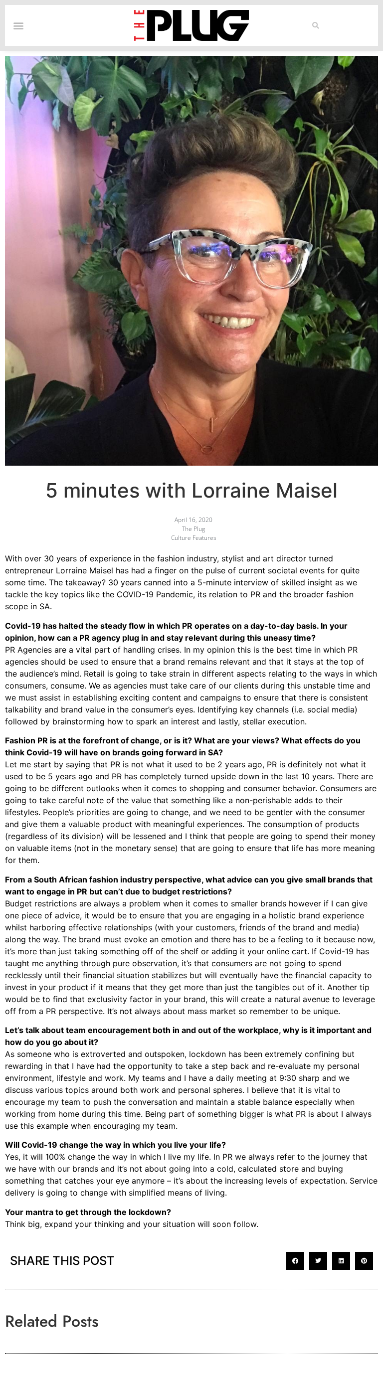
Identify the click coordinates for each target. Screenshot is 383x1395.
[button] (316, 25)
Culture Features (193, 537)
